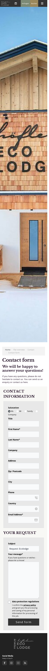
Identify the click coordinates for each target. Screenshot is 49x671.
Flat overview (19, 350)
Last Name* (14, 439)
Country (12, 503)
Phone (11, 492)
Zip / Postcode (15, 471)
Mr (20, 411)
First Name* (14, 429)
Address (12, 460)
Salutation (13, 407)
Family (30, 411)
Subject (11, 543)
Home (7, 350)
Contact (31, 350)
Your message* (15, 554)
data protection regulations (25, 601)
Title (10, 418)
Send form (24, 622)
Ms (12, 411)
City (10, 481)
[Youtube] (18, 663)
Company (12, 414)
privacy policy (29, 605)
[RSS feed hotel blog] (25, 663)
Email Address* (15, 514)
